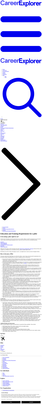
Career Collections (6, 380)
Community (5, 74)
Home (4, 69)
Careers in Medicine (6, 383)
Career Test (5, 70)
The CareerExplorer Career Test (8, 376)
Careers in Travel (6, 385)
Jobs (5, 76)
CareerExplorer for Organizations (8, 390)
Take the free (26, 248)
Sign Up (4, 375)
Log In (1, 118)
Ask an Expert (5, 363)
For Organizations (6, 71)
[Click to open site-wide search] (22, 116)
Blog (6, 77)
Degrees (4, 73)
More (3, 75)
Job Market (5, 362)
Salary (4, 361)
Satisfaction (5, 365)
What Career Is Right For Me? (8, 381)
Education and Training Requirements (9, 360)
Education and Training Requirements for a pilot (18, 234)
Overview (4, 358)
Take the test (4, 119)
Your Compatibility (6, 357)
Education (4, 364)
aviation (25, 263)
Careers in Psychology (6, 384)
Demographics (5, 367)
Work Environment (6, 368)
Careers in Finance (6, 382)
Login (4, 374)
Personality (4, 366)
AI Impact (4, 359)
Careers (4, 72)
